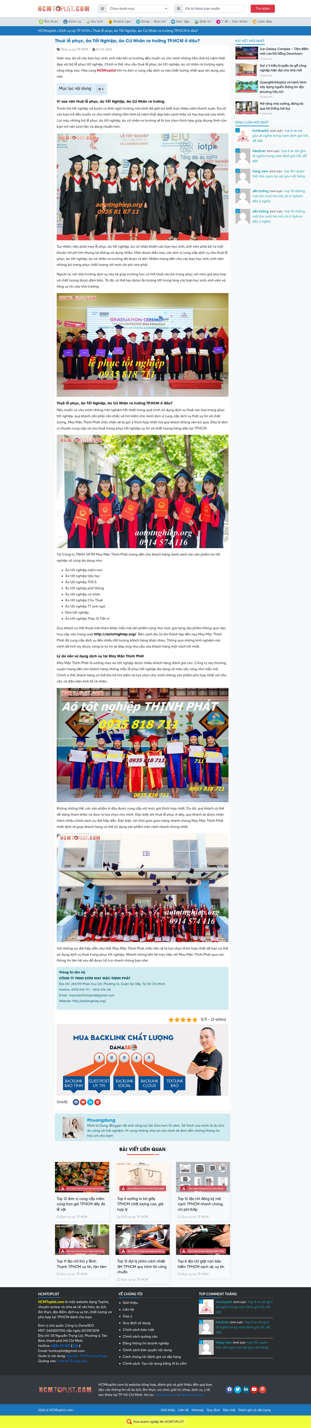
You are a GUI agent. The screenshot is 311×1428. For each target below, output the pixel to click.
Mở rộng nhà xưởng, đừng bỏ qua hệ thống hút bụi (281, 106)
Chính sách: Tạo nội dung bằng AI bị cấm (155, 1363)
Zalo (75, 1346)
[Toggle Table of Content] (98, 89)
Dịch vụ (75, 21)
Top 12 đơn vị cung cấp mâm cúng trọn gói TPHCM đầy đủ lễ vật (81, 1204)
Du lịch (97, 21)
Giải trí (205, 21)
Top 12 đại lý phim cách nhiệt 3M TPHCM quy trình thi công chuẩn (142, 1266)
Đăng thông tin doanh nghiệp (146, 1343)
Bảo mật (229, 1410)
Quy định (213, 1410)
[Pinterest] (262, 1390)
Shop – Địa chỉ (153, 21)
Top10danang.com (192, 1395)
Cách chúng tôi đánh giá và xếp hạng (152, 1357)
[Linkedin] (246, 1390)
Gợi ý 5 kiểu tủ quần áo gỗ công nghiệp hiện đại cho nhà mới (283, 68)
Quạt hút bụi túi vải (90, 1410)
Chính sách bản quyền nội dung (147, 1350)
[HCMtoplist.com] (63, 8)
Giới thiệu (130, 1303)
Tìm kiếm (263, 9)
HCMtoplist (47, 31)
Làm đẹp (265, 21)
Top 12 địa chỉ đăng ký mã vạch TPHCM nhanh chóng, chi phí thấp (200, 1204)
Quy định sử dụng (136, 1323)
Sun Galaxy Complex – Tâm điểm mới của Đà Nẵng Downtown (284, 51)
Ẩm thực (51, 21)
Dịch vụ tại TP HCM (74, 31)
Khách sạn (122, 21)
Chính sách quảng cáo (140, 1336)
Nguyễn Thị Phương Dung (87, 1356)
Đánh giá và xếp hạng (254, 1410)
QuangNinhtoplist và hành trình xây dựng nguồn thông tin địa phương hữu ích (283, 87)
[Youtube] (254, 1390)
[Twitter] (237, 1390)
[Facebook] (229, 1390)
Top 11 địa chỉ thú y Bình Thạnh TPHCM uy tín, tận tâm (81, 1264)
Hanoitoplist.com (166, 1395)
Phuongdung (101, 1120)
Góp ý (127, 1316)
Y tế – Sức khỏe (235, 21)
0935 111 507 (60, 1346)
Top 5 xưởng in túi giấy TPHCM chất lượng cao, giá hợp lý (140, 1204)
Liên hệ (128, 1309)
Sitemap (197, 1410)
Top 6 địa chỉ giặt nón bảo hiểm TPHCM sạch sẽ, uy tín (201, 1264)
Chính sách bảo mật (138, 1330)
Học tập (182, 21)
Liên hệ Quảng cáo (72, 1361)
